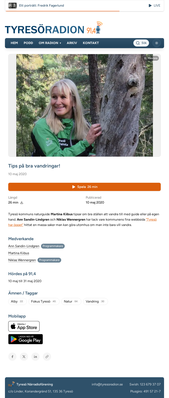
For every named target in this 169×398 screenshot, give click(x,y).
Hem (14, 43)
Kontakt (91, 43)
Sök (144, 43)
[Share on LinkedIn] (35, 357)
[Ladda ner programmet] (21, 202)
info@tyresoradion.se (107, 384)
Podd (28, 43)
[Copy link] (47, 357)
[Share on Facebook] (12, 357)
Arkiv (72, 43)
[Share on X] (24, 357)
